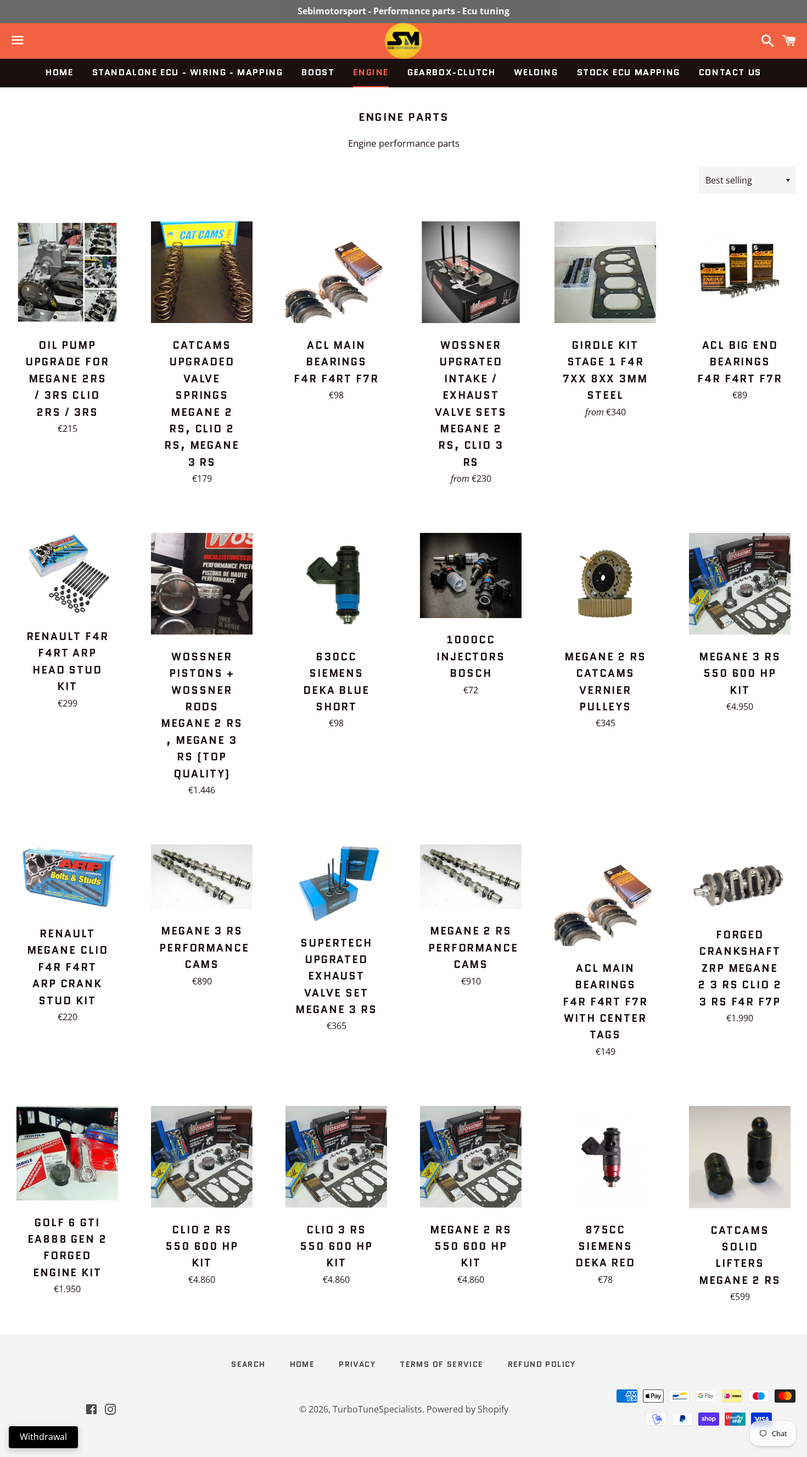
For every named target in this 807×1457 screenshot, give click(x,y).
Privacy (357, 1364)
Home (59, 72)
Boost (317, 72)
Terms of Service (441, 1364)
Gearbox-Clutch (451, 72)
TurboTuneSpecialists (377, 1409)
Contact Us (730, 72)
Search (248, 1364)
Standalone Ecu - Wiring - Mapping (187, 72)
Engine (371, 72)
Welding (536, 72)
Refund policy (542, 1364)
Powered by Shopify (467, 1409)
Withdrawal (43, 1437)
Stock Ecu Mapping (628, 72)
